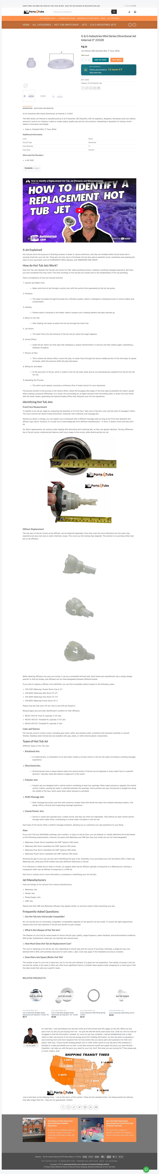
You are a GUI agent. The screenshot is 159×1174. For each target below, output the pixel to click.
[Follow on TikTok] (129, 6)
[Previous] (26, 60)
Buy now (117, 60)
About (103, 18)
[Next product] (130, 24)
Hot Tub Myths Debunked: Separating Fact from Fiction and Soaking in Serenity (119, 1123)
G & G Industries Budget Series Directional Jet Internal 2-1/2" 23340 (64, 1014)
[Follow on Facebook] (124, 6)
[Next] (74, 60)
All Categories (113, 18)
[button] (129, 11)
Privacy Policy (50, 1167)
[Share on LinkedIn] (98, 88)
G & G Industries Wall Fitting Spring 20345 (92, 1014)
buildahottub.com (118, 1034)
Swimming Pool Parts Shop (88, 18)
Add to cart (101, 60)
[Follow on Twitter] (131, 6)
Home (26, 24)
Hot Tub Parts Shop (47, 18)
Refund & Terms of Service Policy (68, 1167)
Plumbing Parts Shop (67, 18)
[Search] (114, 12)
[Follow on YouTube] (135, 6)
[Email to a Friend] (91, 88)
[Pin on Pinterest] (95, 88)
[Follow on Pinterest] (133, 6)
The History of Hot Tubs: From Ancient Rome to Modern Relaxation (60, 1123)
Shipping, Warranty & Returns (91, 1167)
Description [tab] (27, 108)
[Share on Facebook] (83, 88)
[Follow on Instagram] (127, 6)
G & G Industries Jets (103, 24)
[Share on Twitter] (87, 88)
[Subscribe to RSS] (90, 1107)
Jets (84, 24)
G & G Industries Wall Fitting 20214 (121, 1013)
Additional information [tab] (44, 108)
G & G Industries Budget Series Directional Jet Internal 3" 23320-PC (36, 1014)
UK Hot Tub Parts (109, 1167)
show (36, 168)
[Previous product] (134, 24)
